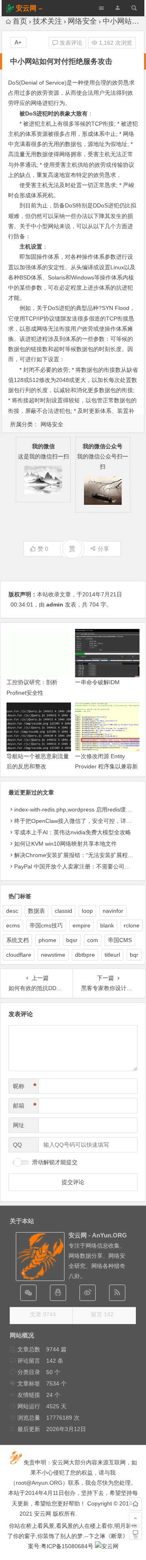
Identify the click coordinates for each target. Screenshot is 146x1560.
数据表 (36, 911)
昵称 (24, 1086)
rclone (132, 925)
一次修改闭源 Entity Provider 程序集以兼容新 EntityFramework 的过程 (106, 766)
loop (87, 911)
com (92, 940)
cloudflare (18, 954)
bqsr (71, 940)
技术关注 (47, 21)
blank (107, 925)
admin (54, 604)
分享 (103, 548)
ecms (13, 925)
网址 (18, 1125)
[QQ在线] (58, 1293)
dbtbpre (85, 954)
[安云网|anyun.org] (106, 1546)
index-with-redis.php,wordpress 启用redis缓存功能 (78, 809)
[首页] (135, 1503)
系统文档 (17, 940)
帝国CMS (120, 940)
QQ (17, 1144)
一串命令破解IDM (97, 682)
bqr (134, 954)
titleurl (112, 954)
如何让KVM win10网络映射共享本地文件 (65, 843)
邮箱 (24, 1105)
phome (47, 940)
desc (12, 911)
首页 (20, 21)
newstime (53, 954)
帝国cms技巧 (46, 925)
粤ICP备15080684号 (67, 1546)
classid (63, 911)
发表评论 (70, 42)
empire (81, 925)
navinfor (113, 911)
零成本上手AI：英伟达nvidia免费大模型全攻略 (72, 832)
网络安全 (82, 21)
